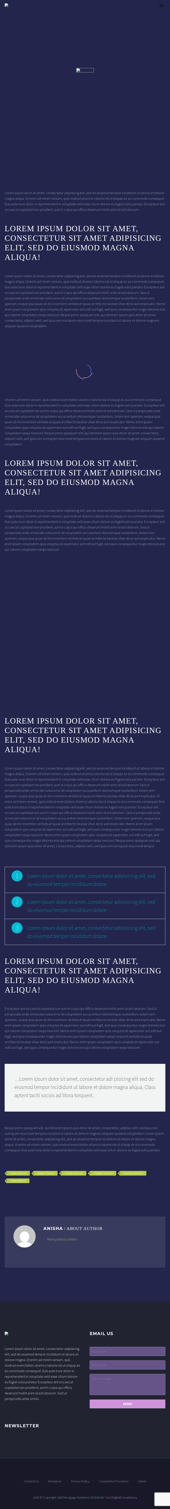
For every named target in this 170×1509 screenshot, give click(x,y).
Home (60, 12)
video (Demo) (18, 1181)
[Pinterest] (20, 1194)
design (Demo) (45, 1173)
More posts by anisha (62, 1239)
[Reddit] (39, 1194)
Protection (143, 12)
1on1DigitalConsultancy (121, 1497)
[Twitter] (14, 1194)
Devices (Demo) (74, 1173)
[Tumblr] (27, 1194)
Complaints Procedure (114, 1481)
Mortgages (112, 12)
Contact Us (31, 1481)
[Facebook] (7, 1194)
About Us (83, 12)
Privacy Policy (80, 1481)
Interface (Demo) (133, 1173)
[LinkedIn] (33, 1194)
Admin (142, 1481)
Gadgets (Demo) (103, 1173)
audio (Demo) (18, 1173)
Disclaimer (55, 1481)
